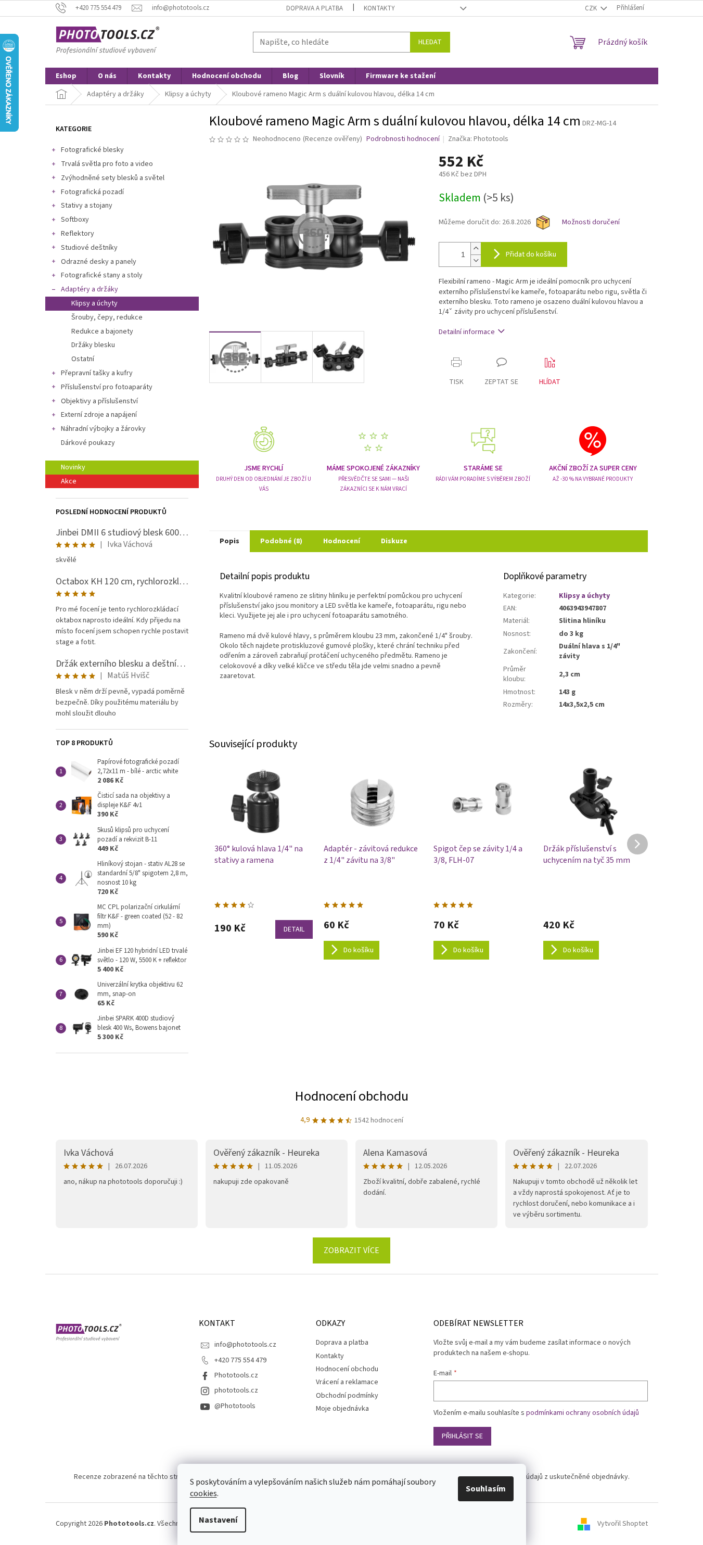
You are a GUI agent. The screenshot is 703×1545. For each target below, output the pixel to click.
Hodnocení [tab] (341, 541)
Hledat (430, 42)
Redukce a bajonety (102, 331)
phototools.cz (236, 1390)
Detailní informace (467, 332)
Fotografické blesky (92, 150)
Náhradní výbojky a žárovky (103, 429)
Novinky (73, 467)
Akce (68, 481)
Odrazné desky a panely (98, 262)
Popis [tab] (229, 541)
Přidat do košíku (531, 254)
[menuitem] (66, 76)
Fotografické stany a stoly (102, 275)
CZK (591, 8)
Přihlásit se (462, 1436)
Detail (294, 929)
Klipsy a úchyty (94, 303)
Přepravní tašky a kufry (97, 373)
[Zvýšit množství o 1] (475, 248)
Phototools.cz (236, 1375)
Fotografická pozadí (92, 192)
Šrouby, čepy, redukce (107, 317)
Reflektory (77, 233)
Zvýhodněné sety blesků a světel (112, 178)
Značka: (478, 139)
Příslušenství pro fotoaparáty (106, 387)
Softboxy (75, 219)
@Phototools (234, 1406)
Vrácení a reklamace (347, 1382)
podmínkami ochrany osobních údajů (582, 1413)
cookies (203, 1493)
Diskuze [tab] (394, 541)
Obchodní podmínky (347, 1395)
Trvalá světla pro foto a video (107, 164)
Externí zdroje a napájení (99, 415)
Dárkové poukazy (88, 443)
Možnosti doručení (591, 222)
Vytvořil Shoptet (622, 1523)
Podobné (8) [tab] (281, 541)
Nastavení (218, 1520)
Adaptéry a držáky (89, 289)
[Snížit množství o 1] (475, 260)
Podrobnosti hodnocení (403, 139)
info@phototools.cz (245, 1344)
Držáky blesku (93, 345)
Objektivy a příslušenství (99, 401)
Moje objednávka (342, 1408)
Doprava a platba (314, 8)
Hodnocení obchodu (351, 1096)
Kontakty (379, 8)
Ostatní (82, 359)
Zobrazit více (351, 1250)
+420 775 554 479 (240, 1360)
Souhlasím (486, 1489)
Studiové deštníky (89, 247)
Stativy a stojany (86, 205)
